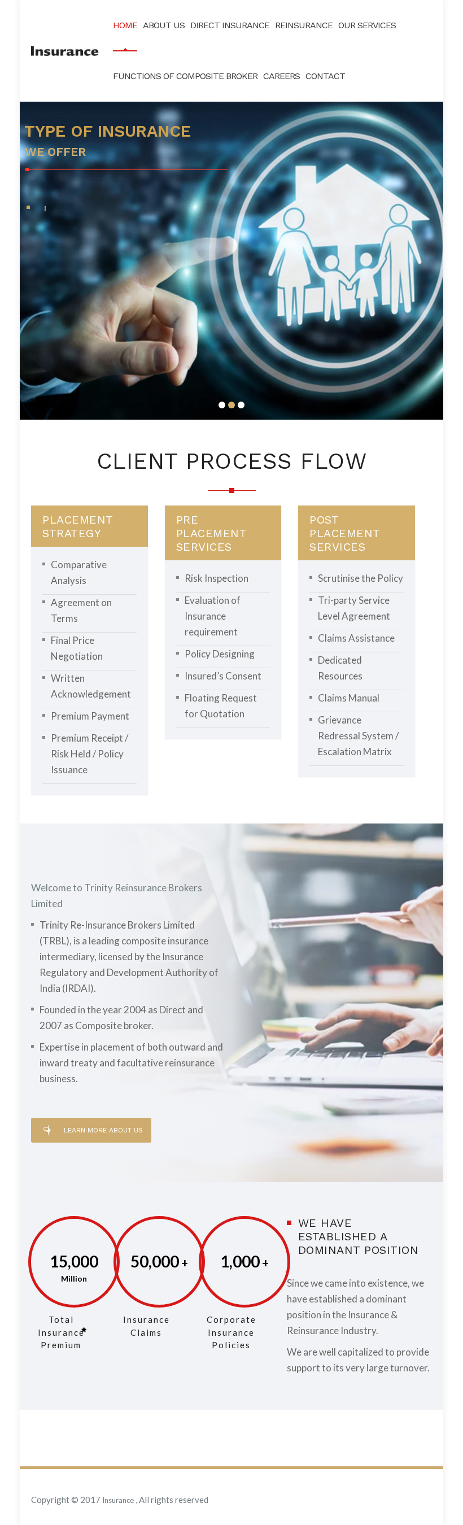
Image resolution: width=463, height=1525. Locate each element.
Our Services (367, 25)
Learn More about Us (103, 1130)
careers (281, 76)
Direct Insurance (229, 25)
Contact (325, 76)
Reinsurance (304, 25)
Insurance (119, 1500)
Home (125, 25)
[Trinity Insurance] (65, 51)
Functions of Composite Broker (185, 76)
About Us (164, 25)
